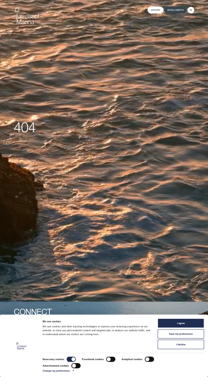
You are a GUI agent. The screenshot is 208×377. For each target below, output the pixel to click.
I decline (181, 344)
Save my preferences (181, 333)
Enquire (155, 10)
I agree (181, 323)
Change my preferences (56, 370)
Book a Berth (176, 10)
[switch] (110, 359)
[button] (191, 10)
